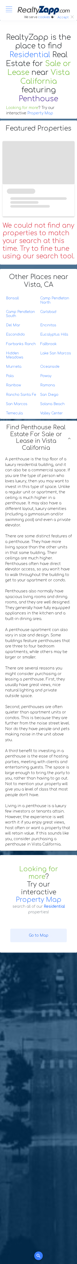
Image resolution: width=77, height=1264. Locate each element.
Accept (63, 17)
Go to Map (38, 935)
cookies (44, 17)
